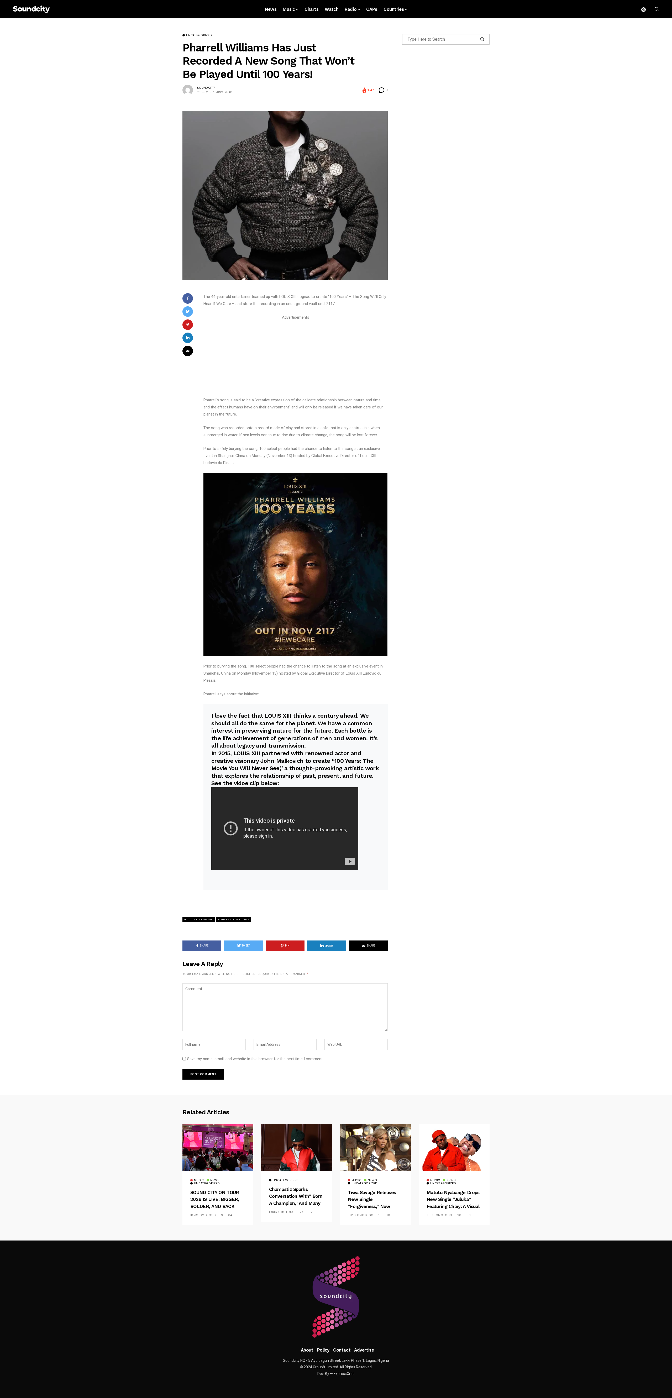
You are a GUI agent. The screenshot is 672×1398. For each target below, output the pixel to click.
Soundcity (206, 88)
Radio (350, 9)
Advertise (364, 1350)
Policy (323, 1350)
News (270, 9)
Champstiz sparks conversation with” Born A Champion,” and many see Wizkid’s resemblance (295, 1203)
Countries (394, 9)
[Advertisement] (295, 358)
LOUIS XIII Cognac (200, 919)
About (307, 1350)
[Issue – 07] (336, 1297)
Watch (331, 9)
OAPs (371, 9)
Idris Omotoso (203, 1215)
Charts (311, 9)
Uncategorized (199, 35)
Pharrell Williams (234, 919)
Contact (341, 1350)
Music (289, 9)
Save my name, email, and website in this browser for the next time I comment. (255, 1059)
